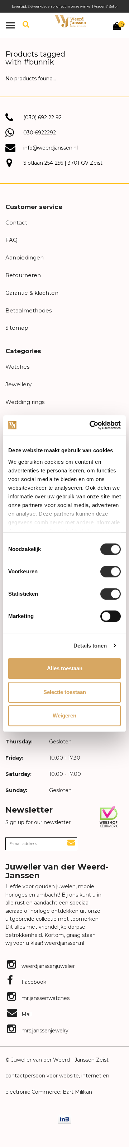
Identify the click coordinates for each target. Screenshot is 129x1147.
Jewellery (18, 384)
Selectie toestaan (64, 692)
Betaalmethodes (28, 310)
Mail (26, 1014)
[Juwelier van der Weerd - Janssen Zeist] (70, 21)
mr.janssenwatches (45, 998)
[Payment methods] (64, 1119)
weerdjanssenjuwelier (47, 966)
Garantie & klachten (31, 292)
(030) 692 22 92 (42, 117)
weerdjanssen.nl (63, 943)
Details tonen (90, 646)
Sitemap (16, 327)
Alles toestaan (64, 668)
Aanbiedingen (24, 257)
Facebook (33, 982)
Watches (17, 366)
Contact (16, 222)
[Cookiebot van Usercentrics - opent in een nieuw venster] (91, 425)
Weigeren (64, 715)
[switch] (110, 571)
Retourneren (23, 275)
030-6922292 (39, 132)
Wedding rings (24, 402)
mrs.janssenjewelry (44, 1030)
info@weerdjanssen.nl (50, 148)
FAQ (11, 239)
